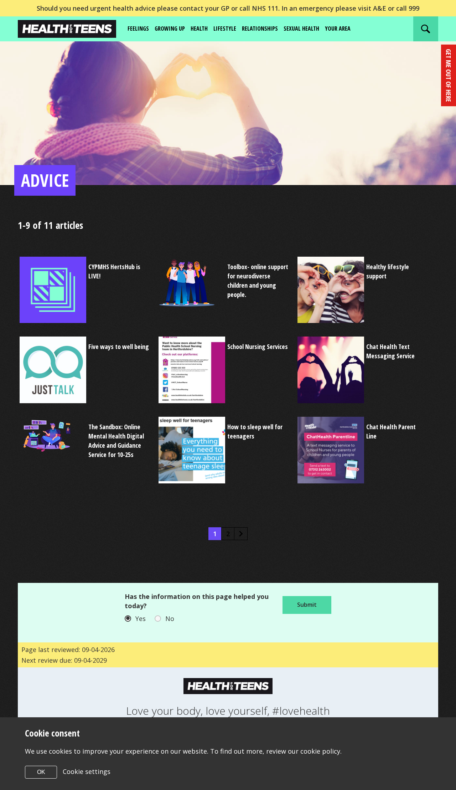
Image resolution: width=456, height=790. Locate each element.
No (169, 618)
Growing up (170, 28)
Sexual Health (301, 28)
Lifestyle (224, 28)
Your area (338, 28)
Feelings (138, 28)
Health (199, 28)
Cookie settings (86, 771)
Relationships (260, 28)
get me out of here (448, 75)
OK (41, 772)
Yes (140, 618)
